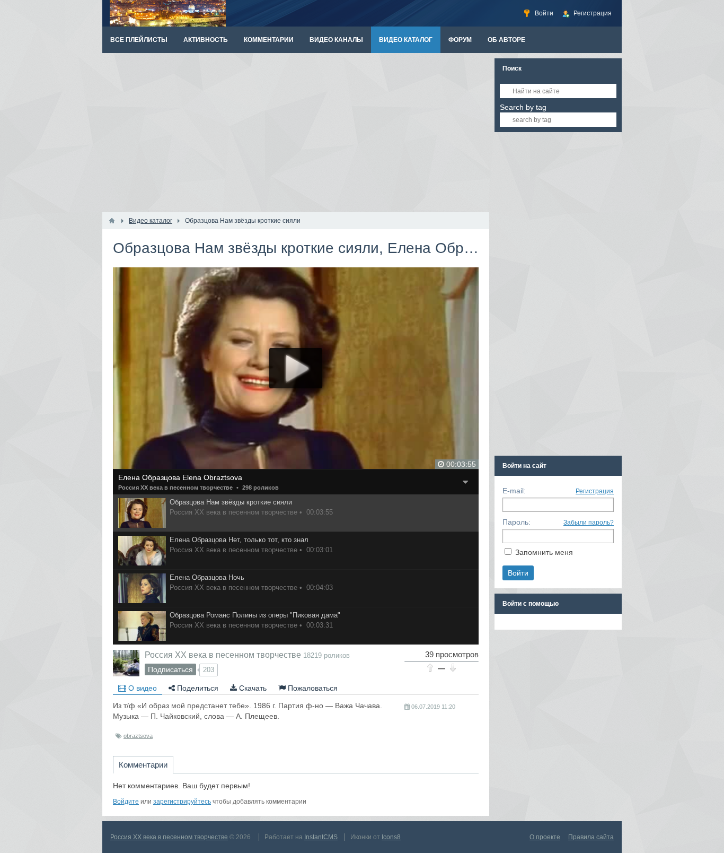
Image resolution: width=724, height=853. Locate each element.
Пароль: (516, 522)
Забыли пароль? (588, 522)
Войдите (126, 801)
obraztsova (138, 736)
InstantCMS (321, 837)
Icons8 (391, 837)
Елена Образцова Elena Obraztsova (180, 477)
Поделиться (196, 688)
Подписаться (170, 669)
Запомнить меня (544, 552)
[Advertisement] (295, 132)
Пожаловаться (312, 688)
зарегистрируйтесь (182, 801)
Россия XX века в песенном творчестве (175, 487)
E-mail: (514, 490)
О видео (141, 688)
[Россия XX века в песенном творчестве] (126, 663)
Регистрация (595, 491)
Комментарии (143, 764)
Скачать (252, 688)
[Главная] (112, 220)
